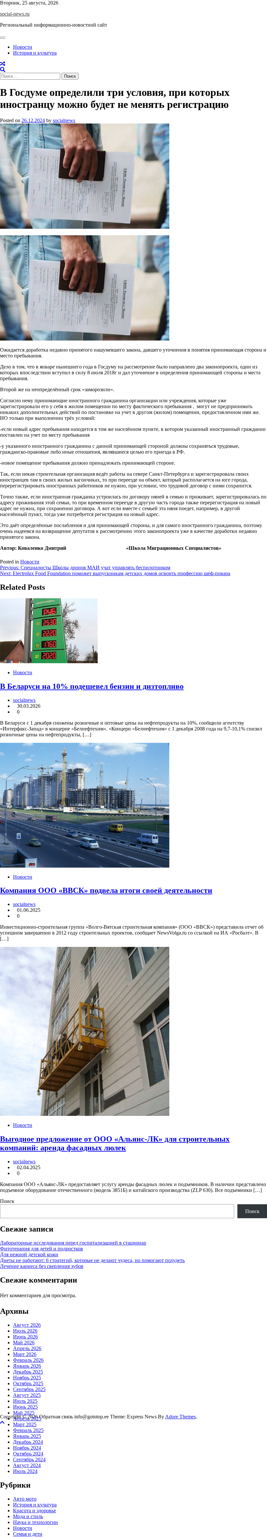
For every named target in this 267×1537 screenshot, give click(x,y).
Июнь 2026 (25, 1336)
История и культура (35, 53)
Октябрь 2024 (28, 1453)
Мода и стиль (28, 1516)
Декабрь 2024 (28, 1442)
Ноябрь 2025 (27, 1377)
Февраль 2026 (28, 1360)
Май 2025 (24, 1412)
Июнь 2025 (25, 1407)
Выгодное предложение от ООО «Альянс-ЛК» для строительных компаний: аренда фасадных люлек (115, 1143)
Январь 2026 (27, 1366)
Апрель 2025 (27, 1418)
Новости (22, 47)
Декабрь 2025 (28, 1372)
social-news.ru (15, 14)
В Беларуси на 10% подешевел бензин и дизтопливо (92, 686)
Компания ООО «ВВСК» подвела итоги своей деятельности (106, 890)
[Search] (2, 69)
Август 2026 (27, 1325)
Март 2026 (24, 1354)
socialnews (64, 120)
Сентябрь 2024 (29, 1459)
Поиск (7, 1201)
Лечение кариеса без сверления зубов (41, 1266)
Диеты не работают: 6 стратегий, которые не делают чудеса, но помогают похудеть (92, 1260)
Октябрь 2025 (28, 1383)
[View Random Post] (2, 64)
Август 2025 (27, 1395)
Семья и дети (27, 1534)
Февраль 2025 (28, 1430)
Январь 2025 (27, 1436)
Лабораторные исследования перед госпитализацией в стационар (73, 1243)
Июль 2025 (25, 1401)
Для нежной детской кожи (29, 1254)
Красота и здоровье (34, 1510)
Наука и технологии (35, 1522)
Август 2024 (27, 1465)
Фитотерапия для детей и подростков (41, 1248)
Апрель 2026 (27, 1348)
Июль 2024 (25, 1471)
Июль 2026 (25, 1331)
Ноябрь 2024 (27, 1448)
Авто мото (24, 1499)
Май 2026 (24, 1342)
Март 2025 (24, 1424)
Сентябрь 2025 (29, 1389)
